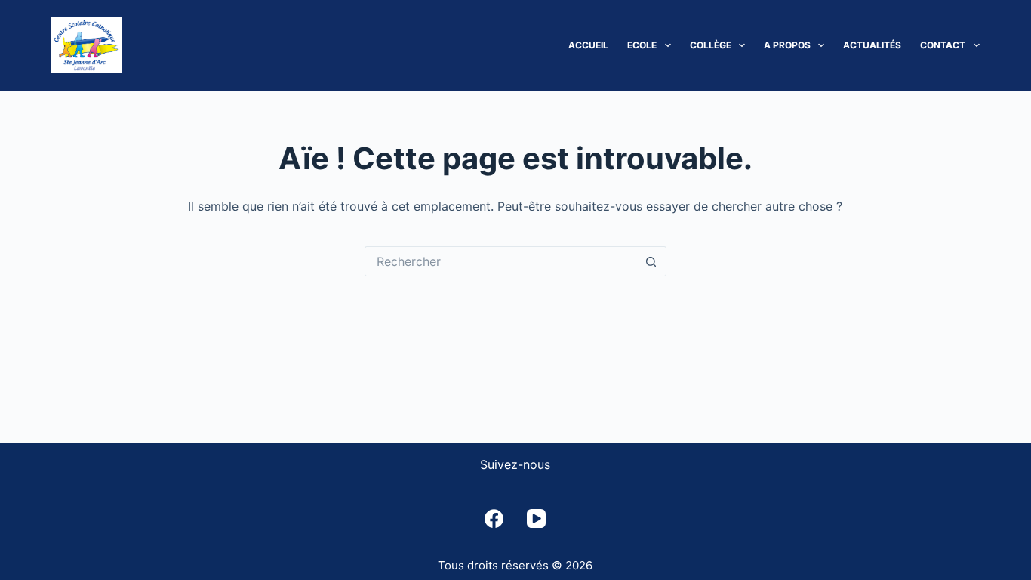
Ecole (642, 45)
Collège (710, 45)
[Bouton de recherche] (651, 261)
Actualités (872, 45)
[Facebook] (494, 518)
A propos (787, 45)
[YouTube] (536, 518)
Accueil (588, 45)
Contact (942, 45)
